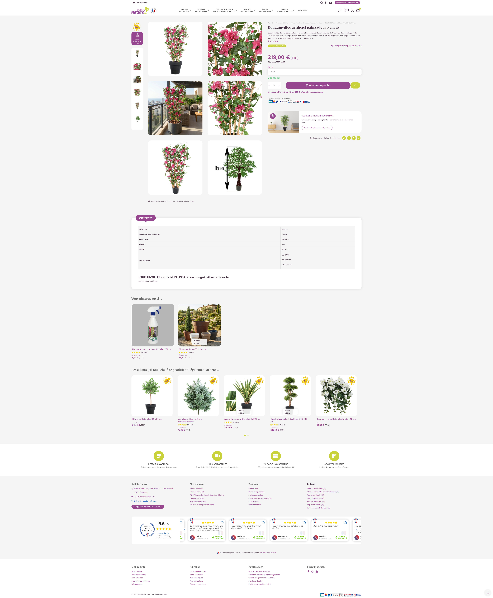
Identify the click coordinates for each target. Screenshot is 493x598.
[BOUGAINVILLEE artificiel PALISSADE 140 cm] (175, 134)
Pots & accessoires (265, 10)
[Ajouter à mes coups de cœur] (355, 85)
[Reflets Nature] (140, 10)
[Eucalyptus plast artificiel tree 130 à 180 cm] (290, 395)
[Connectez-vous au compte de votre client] (352, 10)
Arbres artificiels (184, 10)
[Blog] (347, 10)
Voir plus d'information (277, 46)
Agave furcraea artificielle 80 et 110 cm (242, 419)
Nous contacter (254, 504)
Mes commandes (138, 574)
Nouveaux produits (256, 492)
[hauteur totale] (235, 193)
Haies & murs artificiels (284, 10)
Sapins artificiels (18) (315, 504)
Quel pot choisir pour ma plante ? (347, 45)
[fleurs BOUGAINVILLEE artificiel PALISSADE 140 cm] (235, 74)
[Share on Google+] (354, 138)
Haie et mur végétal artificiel (202, 504)
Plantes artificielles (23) (316, 488)
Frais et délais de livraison (259, 571)
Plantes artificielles (201, 10)
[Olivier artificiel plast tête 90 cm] (152, 395)
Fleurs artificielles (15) (316, 501)
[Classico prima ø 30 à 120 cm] (199, 325)
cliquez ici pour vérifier (267, 552)
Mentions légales (255, 581)
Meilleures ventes (255, 495)
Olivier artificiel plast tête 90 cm (147, 419)
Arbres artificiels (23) (315, 495)
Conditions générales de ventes (261, 577)
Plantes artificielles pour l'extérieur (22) (323, 492)
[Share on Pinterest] (359, 138)
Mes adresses (137, 577)
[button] (245, 435)
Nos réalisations (196, 581)
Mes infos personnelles (140, 581)
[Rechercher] (339, 10)
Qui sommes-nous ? (198, 571)
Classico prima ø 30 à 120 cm (192, 349)
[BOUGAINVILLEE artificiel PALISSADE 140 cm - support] (235, 134)
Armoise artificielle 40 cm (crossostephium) (190, 420)
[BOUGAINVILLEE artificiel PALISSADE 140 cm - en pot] (175, 74)
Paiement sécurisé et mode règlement (264, 574)
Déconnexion (136, 584)
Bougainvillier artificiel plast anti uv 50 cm (336, 419)
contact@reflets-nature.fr (144, 496)
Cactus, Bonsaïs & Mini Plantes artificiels (224, 10)
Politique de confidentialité (259, 584)
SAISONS (302, 10)
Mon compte (136, 571)
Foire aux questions (198, 584)
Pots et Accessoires (198, 501)
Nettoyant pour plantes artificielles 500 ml (151, 349)
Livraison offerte (217, 464)
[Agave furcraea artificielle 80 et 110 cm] (244, 395)
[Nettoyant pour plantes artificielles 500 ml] (153, 325)
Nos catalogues (196, 577)
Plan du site (253, 501)
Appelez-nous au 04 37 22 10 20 (149, 507)
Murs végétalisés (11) (315, 498)
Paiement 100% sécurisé (275, 464)
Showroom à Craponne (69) (260, 498)
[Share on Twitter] (344, 138)
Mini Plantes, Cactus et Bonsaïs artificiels (207, 495)
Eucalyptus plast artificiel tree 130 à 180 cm (289, 420)
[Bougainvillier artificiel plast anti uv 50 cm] (336, 395)
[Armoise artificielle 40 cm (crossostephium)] (198, 395)
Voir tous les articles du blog (318, 507)
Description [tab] (145, 217)
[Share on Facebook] (349, 138)
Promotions (253, 488)
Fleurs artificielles (247, 10)
